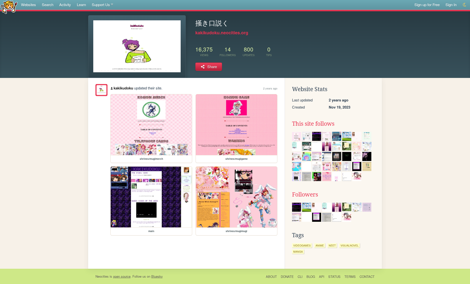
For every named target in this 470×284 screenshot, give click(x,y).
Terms (350, 276)
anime (320, 245)
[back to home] (9, 6)
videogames (302, 245)
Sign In (451, 4)
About (271, 276)
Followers (305, 194)
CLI (300, 276)
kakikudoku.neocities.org (221, 32)
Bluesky (157, 276)
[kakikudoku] (101, 90)
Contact (367, 276)
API (321, 276)
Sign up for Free (427, 4)
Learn (81, 4)
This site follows (313, 124)
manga (298, 251)
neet (332, 245)
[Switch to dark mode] (464, 5)
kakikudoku (123, 88)
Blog (310, 276)
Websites (28, 4)
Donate (287, 276)
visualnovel (350, 245)
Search (47, 4)
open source (121, 276)
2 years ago (270, 88)
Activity (65, 4)
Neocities (102, 276)
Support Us (101, 4)
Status (334, 276)
